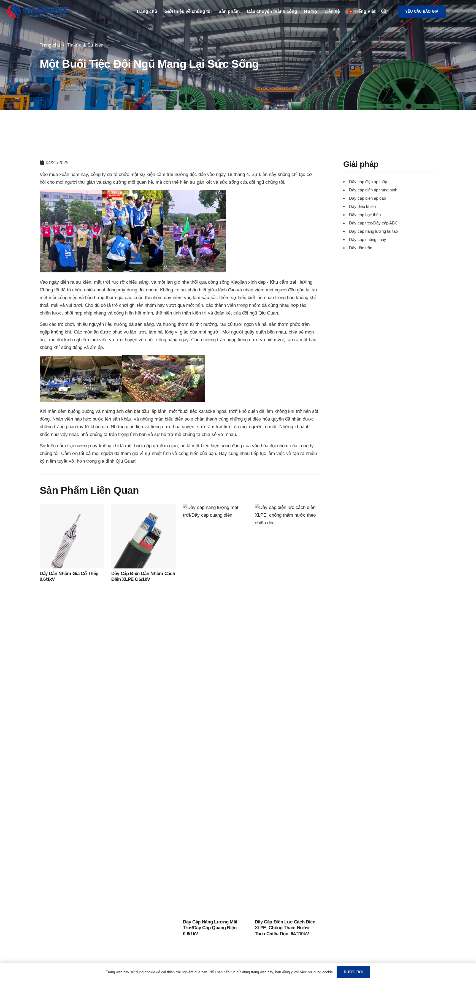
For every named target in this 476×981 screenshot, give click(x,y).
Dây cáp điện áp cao (367, 198)
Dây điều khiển (362, 206)
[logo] (37, 11)
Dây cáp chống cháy (367, 239)
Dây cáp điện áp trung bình (373, 190)
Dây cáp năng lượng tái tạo (373, 231)
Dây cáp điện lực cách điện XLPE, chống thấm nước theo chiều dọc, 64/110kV (285, 927)
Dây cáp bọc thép (365, 215)
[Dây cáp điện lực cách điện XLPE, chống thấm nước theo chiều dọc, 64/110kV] (287, 507)
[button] (384, 11)
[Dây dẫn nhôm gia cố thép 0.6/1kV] (72, 507)
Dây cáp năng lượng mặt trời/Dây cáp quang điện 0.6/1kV (210, 927)
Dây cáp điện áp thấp (368, 182)
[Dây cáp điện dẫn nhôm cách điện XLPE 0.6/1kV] (143, 507)
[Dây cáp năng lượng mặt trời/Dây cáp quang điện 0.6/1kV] (215, 507)
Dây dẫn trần (360, 248)
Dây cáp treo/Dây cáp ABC (373, 223)
